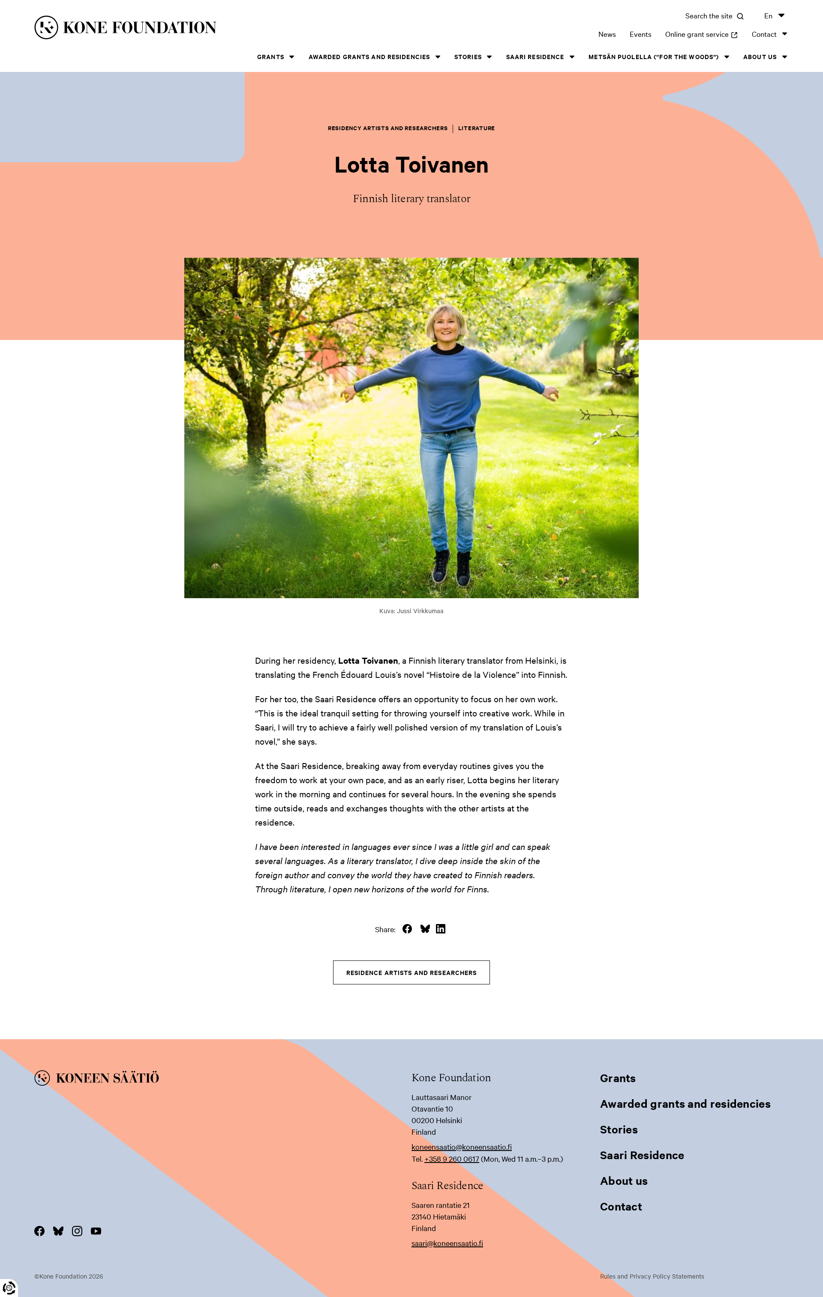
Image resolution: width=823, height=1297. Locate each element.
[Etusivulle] (204, 28)
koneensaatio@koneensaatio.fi (462, 1146)
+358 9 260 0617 (451, 1158)
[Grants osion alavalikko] (292, 56)
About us (760, 56)
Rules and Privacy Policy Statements (652, 1276)
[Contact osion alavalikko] (784, 33)
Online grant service (701, 33)
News (607, 34)
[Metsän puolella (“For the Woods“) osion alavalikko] (726, 56)
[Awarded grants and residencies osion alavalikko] (437, 56)
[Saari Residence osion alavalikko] (572, 56)
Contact (764, 34)
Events (641, 34)
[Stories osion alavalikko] (489, 56)
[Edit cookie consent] (9, 1288)
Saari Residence (535, 56)
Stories (468, 56)
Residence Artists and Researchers (411, 972)
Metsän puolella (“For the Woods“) (654, 56)
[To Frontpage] (223, 1079)
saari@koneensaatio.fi (447, 1243)
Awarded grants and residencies (369, 56)
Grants (270, 56)
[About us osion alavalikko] (784, 56)
